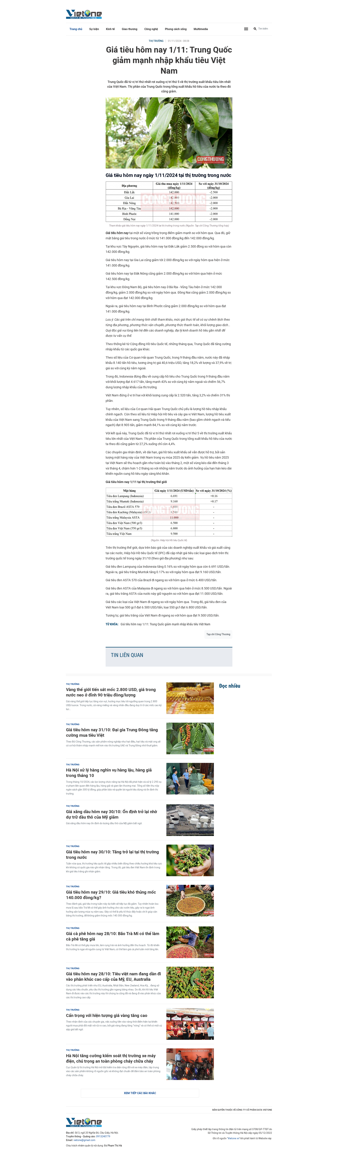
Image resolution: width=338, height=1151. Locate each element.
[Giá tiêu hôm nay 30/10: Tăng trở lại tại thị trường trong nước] (190, 860)
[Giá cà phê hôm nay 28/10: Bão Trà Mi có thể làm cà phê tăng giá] (190, 942)
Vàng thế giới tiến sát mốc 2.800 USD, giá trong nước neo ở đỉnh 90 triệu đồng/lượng (111, 692)
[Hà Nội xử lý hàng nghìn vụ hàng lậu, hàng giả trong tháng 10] (190, 779)
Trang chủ (76, 29)
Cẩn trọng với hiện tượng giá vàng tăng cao (106, 1015)
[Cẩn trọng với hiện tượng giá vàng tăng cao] (190, 1024)
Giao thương (129, 29)
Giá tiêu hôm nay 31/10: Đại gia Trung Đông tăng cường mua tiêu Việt (112, 732)
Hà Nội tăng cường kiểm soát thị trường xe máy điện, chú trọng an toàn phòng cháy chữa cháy (111, 1058)
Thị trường (156, 41)
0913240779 (103, 1136)
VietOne (84, 14)
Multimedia (201, 29)
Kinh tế (110, 29)
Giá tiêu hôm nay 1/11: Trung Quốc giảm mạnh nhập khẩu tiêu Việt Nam (165, 624)
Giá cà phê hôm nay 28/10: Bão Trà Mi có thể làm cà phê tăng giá (112, 936)
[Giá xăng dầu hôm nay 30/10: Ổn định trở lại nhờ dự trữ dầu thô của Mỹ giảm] (190, 820)
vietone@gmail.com (84, 1140)
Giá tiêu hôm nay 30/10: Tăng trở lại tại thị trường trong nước (112, 854)
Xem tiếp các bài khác (140, 1093)
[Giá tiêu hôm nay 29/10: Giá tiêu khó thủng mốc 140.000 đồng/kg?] (190, 900)
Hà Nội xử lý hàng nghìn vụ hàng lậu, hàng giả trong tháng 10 (109, 772)
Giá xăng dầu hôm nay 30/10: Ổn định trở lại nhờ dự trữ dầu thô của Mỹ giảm (111, 814)
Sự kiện (94, 29)
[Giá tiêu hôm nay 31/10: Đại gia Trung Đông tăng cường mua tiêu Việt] (190, 738)
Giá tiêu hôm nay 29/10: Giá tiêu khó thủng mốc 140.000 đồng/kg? (111, 895)
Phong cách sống (176, 29)
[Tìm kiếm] (255, 29)
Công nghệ (151, 29)
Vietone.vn (233, 1138)
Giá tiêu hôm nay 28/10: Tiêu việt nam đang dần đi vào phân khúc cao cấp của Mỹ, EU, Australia (113, 976)
